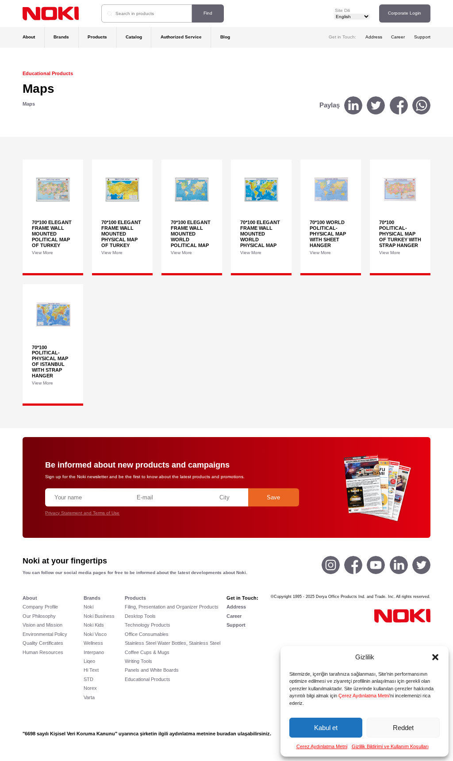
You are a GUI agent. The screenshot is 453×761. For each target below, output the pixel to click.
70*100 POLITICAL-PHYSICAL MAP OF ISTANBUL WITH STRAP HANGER (50, 361)
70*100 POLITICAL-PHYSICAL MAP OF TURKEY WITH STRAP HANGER (400, 233)
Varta (89, 697)
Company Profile (40, 606)
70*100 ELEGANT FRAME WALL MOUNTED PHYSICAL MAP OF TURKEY (121, 233)
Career (398, 36)
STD (88, 679)
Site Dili (342, 10)
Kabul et (326, 727)
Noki (88, 606)
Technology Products (147, 625)
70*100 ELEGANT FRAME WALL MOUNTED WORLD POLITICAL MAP (191, 233)
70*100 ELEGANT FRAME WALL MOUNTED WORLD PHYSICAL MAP (260, 233)
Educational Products (48, 73)
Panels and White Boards (152, 670)
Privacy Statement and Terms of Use (82, 512)
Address (373, 36)
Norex (90, 688)
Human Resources (43, 652)
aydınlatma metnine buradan (202, 733)
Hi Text (91, 670)
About (29, 36)
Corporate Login (404, 13)
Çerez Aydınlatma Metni (363, 695)
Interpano (94, 652)
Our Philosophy (39, 616)
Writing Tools (138, 661)
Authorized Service (181, 36)
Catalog (134, 36)
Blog (225, 36)
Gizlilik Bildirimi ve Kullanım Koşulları (390, 746)
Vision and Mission (42, 625)
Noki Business (99, 616)
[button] (435, 657)
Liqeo (89, 661)
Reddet (403, 727)
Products (97, 36)
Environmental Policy (45, 634)
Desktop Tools (140, 616)
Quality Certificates (43, 643)
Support (422, 36)
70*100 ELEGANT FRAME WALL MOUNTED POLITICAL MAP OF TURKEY (52, 233)
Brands (61, 36)
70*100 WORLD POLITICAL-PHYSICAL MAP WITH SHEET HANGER (328, 233)
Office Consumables (147, 634)
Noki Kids (94, 625)
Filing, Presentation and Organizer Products (172, 606)
